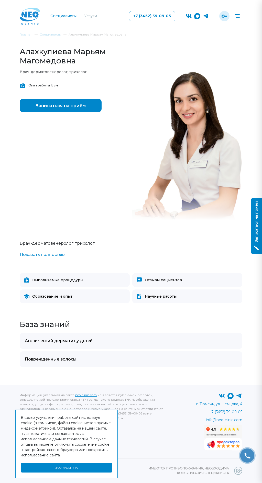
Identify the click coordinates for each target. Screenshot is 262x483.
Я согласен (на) (66, 467)
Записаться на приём (61, 105)
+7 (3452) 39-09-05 (152, 16)
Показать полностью (42, 254)
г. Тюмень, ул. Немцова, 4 (219, 404)
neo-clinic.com (86, 395)
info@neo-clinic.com (224, 420)
